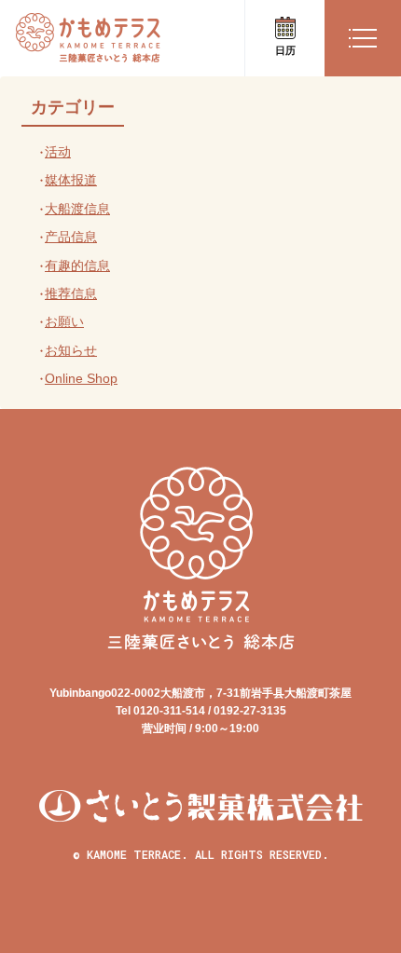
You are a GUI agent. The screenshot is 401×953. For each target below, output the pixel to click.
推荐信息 (71, 293)
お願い (64, 321)
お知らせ (71, 350)
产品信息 (71, 236)
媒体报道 (71, 179)
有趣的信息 (77, 265)
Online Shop (81, 378)
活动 (58, 151)
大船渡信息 (77, 208)
